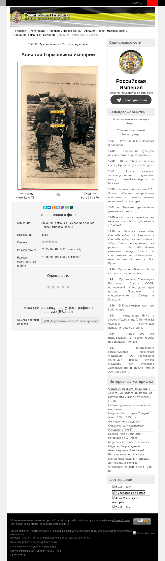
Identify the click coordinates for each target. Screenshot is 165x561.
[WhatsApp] (67, 207)
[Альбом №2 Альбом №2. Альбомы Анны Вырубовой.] (121, 487)
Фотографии (38, 31)
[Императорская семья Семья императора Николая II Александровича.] (128, 492)
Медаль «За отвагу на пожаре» (129, 442)
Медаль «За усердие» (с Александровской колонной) (126, 448)
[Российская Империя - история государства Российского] (40, 17)
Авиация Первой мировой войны (106, 31)
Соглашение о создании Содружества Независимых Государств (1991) (126, 425)
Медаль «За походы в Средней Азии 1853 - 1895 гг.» (129, 415)
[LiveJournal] (71, 207)
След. (88, 193)
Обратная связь (32, 542)
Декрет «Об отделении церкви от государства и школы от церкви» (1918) (130, 397)
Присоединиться (135, 100)
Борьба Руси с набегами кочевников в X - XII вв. (124, 436)
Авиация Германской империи (34, 35)
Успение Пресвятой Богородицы (131, 132)
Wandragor (50, 546)
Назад (29, 193)
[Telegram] (58, 207)
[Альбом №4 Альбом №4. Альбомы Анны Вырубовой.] (121, 507)
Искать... (137, 3)
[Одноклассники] (54, 207)
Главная (20, 31)
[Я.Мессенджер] (45, 207)
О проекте (16, 542)
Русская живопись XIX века (126, 454)
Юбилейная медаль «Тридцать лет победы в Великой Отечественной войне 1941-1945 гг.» (130, 464)
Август (131, 123)
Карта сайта (50, 542)
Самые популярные (75, 44)
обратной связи (121, 520)
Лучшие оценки (49, 44)
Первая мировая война (65, 31)
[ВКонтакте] (49, 207)
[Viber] (62, 207)
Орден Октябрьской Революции (129, 388)
